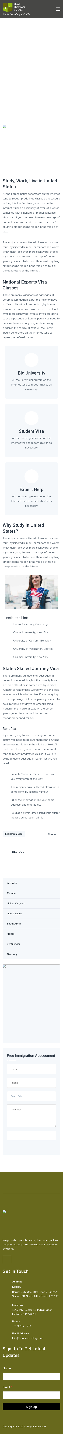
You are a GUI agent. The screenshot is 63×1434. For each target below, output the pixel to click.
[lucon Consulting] (16, 9)
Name (8, 1368)
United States (14, 872)
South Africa (14, 923)
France (11, 933)
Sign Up (31, 1407)
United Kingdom (16, 903)
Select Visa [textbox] (17, 1096)
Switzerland (13, 943)
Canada (11, 893)
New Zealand (14, 913)
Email (7, 1387)
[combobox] (31, 1096)
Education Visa (14, 833)
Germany (12, 954)
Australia (12, 883)
